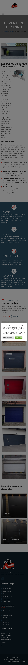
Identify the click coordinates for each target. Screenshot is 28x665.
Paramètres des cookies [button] (8, 337)
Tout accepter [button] (19, 337)
